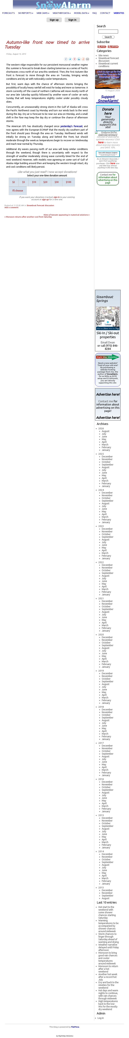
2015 (101, 815)
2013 (101, 887)
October (106, 462)
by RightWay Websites (64, 1036)
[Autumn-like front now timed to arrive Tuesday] (88, 59)
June (104, 436)
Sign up (54, 19)
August (105, 431)
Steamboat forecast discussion (40, 205)
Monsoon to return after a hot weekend (108, 969)
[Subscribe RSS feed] (102, 46)
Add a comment (11, 207)
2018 (101, 707)
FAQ (95, 13)
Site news (103, 55)
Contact (105, 13)
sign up (45, 199)
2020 (101, 634)
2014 (101, 851)
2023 (101, 526)
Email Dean (108, 342)
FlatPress (75, 1027)
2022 (101, 562)
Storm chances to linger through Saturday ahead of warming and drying (108, 938)
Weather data (61, 13)
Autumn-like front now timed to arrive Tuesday (47, 44)
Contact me (106, 174)
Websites (119, 13)
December (107, 456)
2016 (101, 779)
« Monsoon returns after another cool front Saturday (28, 217)
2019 (101, 670)
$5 (23, 182)
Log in (101, 1018)
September (107, 464)
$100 (68, 182)
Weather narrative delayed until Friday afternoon (108, 947)
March (105, 444)
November (107, 459)
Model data (81, 13)
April (104, 442)
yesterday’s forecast (71, 126)
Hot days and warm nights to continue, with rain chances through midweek (108, 994)
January (106, 450)
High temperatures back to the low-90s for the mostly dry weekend (108, 1005)
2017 (101, 743)
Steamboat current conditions (108, 65)
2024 (101, 490)
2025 (101, 454)
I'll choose (17, 190)
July (104, 434)
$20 (45, 182)
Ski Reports (25, 13)
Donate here (107, 118)
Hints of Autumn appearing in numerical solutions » (67, 215)
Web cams (42, 13)
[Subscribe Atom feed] (113, 46)
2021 (101, 598)
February (106, 447)
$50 (57, 182)
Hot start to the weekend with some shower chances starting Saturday (107, 912)
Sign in (72, 19)
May (104, 439)
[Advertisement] (48, 31)
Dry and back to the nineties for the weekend (108, 985)
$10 (34, 182)
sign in (56, 197)
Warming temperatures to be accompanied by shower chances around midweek (108, 926)
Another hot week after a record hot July (107, 977)
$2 (13, 182)
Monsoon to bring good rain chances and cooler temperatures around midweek (107, 958)
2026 (101, 428)
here (100, 142)
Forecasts (8, 13)
